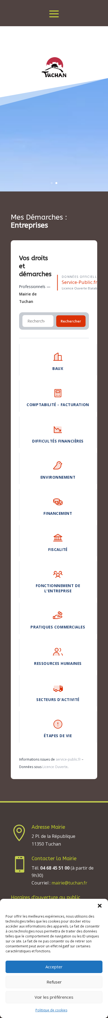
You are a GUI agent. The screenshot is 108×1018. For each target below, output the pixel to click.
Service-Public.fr (79, 282)
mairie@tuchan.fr (69, 883)
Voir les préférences (54, 997)
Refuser (54, 982)
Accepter (54, 966)
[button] (99, 905)
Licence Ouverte (55, 766)
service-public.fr (68, 759)
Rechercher (71, 321)
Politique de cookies (51, 1010)
